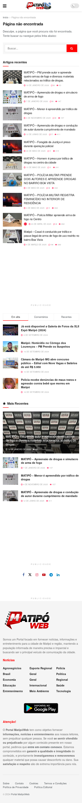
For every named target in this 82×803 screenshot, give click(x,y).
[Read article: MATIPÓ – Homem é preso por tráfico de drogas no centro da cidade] (12, 163)
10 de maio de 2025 (36, 167)
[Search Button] (72, 48)
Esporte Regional (41, 668)
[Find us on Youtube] (44, 575)
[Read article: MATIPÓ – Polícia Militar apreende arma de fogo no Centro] (12, 220)
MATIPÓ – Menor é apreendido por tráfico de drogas (50, 477)
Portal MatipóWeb (20, 794)
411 (58, 134)
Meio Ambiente (39, 691)
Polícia (60, 668)
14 (51, 244)
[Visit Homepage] (38, 6)
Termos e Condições (55, 783)
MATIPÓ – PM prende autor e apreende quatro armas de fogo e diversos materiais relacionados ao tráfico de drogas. (49, 76)
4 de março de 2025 (36, 244)
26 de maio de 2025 (36, 151)
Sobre (6, 783)
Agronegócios (12, 668)
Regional (62, 679)
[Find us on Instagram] (36, 575)
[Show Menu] (4, 5)
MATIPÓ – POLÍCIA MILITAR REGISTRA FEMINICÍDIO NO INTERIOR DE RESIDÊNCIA (49, 199)
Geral (33, 674)
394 (56, 208)
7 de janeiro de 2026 (37, 101)
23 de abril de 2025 (41, 224)
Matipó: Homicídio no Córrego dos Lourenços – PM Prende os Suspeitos (45, 345)
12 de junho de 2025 (36, 134)
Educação (9, 685)
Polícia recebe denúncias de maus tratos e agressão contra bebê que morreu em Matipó (48, 383)
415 (57, 151)
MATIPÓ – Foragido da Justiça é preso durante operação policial (47, 144)
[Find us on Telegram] (51, 575)
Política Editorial (43, 787)
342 (56, 188)
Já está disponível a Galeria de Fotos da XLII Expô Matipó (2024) (50, 328)
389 (59, 244)
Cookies (33, 783)
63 (59, 85)
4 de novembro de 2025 (38, 118)
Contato (19, 783)
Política (61, 674)
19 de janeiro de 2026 (37, 85)
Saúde (60, 685)
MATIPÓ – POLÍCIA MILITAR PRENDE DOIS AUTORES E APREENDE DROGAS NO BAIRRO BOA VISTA (50, 179)
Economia (9, 679)
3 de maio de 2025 (35, 188)
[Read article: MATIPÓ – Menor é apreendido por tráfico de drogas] (12, 114)
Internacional (38, 685)
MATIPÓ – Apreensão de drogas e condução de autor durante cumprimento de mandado (50, 127)
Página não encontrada (23, 17)
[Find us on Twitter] (30, 575)
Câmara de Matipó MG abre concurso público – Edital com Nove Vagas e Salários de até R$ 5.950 (49, 363)
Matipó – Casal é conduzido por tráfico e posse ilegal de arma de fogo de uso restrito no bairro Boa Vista (51, 236)
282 (63, 224)
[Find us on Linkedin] (58, 575)
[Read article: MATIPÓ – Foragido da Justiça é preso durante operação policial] (12, 147)
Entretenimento (13, 691)
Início (5, 17)
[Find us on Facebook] (23, 575)
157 (62, 118)
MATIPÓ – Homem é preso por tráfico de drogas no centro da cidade (48, 160)
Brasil (6, 674)
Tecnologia (63, 691)
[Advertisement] (41, 277)
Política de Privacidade (15, 787)
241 (57, 167)
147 (59, 101)
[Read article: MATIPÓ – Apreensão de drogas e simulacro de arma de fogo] (12, 97)
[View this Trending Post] (25, 224)
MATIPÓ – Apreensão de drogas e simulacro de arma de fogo (49, 461)
